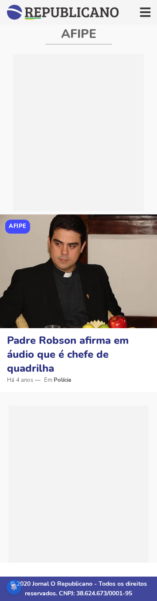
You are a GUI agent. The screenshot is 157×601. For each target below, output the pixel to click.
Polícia (62, 380)
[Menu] (145, 12)
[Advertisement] (78, 132)
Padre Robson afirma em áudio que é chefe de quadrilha (68, 354)
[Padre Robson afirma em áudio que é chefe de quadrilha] (78, 271)
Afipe (18, 226)
